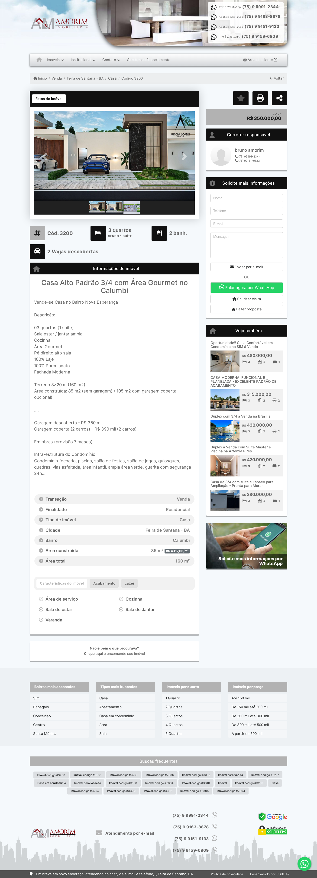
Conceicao (42, 716)
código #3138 (123, 783)
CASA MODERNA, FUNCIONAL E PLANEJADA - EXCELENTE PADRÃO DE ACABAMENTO (243, 381)
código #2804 (231, 791)
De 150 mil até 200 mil (250, 707)
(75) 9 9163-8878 (262, 16)
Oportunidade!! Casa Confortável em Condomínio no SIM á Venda (241, 345)
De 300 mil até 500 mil (250, 725)
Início (42, 78)
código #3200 (51, 775)
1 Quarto (172, 698)
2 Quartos (173, 707)
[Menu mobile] (39, 60)
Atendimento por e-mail (129, 833)
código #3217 (265, 775)
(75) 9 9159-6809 (260, 36)
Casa (112, 78)
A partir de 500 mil (247, 733)
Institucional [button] (81, 60)
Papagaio (41, 707)
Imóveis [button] (53, 60)
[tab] (49, 98)
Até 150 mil (241, 698)
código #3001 (88, 775)
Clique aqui (93, 653)
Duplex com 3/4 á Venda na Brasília (240, 416)
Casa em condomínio (116, 716)
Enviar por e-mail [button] (248, 267)
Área (103, 725)
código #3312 (196, 775)
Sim (36, 698)
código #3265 (249, 783)
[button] (46, 156)
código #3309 (121, 791)
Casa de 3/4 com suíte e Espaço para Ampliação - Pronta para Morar (242, 484)
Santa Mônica (44, 733)
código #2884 (159, 783)
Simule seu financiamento (148, 60)
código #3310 (196, 783)
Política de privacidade (227, 874)
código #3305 (194, 791)
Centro (39, 725)
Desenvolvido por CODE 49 (269, 874)
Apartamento (110, 707)
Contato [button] (109, 60)
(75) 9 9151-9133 (262, 26)
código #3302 (158, 791)
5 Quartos (173, 733)
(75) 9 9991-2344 (260, 6)
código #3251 (123, 775)
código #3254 (85, 791)
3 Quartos (174, 716)
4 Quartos (174, 725)
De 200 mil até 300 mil (250, 716)
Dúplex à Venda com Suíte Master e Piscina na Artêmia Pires (240, 449)
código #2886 (160, 775)
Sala (103, 733)
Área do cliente (260, 60)
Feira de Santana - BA (85, 78)
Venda (57, 78)
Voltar (278, 78)
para (230, 775)
